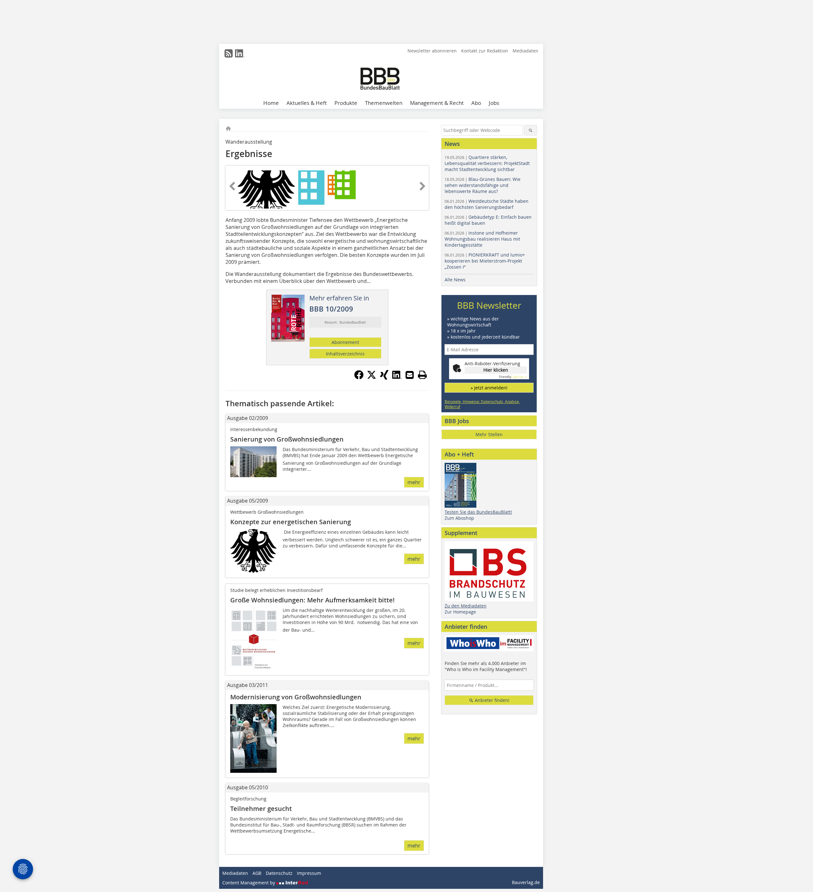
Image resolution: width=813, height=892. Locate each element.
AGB (256, 873)
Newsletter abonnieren (432, 51)
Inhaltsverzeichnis (345, 354)
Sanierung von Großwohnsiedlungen (287, 439)
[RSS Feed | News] (228, 53)
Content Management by (249, 883)
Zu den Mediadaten (466, 606)
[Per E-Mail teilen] (409, 375)
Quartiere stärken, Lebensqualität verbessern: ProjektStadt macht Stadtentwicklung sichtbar (487, 163)
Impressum (309, 873)
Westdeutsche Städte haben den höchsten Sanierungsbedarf (486, 204)
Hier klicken (495, 370)
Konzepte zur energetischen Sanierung (290, 522)
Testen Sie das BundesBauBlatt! (478, 512)
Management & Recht (437, 102)
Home (271, 102)
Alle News (455, 280)
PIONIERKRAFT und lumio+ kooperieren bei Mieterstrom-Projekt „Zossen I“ (485, 261)
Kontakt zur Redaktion (484, 51)
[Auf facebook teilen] (359, 377)
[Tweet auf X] (371, 377)
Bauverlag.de (526, 882)
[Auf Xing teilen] (384, 377)
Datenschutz (279, 873)
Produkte (345, 102)
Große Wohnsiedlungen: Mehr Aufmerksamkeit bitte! (312, 600)
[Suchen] (530, 130)
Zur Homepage (460, 612)
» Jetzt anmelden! (489, 388)
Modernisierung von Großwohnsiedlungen (295, 697)
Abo (476, 102)
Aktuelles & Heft (306, 102)
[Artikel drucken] (422, 375)
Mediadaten (525, 51)
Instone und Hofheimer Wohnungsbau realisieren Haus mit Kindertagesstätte (482, 239)
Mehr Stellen (489, 434)
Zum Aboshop (459, 518)
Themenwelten (383, 102)
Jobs (494, 102)
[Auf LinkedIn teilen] (397, 377)
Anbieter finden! (491, 700)
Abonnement (345, 342)
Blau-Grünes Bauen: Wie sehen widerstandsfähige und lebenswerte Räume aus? (483, 185)
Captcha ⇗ (513, 377)
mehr (413, 482)
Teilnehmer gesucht (261, 808)
